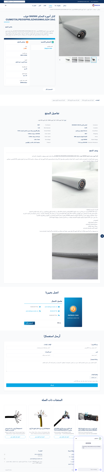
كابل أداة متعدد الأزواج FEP (73, 100)
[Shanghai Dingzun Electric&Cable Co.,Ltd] (96, 6)
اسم (97, 352)
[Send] (76, 469)
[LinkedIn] (5, 6)
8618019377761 (53, 311)
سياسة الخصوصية (8, 469)
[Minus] (76, 438)
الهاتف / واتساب (47, 344)
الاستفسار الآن (49, 89)
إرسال (52, 385)
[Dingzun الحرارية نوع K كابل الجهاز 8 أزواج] (40, 416)
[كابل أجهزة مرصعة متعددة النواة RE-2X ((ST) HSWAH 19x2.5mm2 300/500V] (88, 416)
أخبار (40, 5)
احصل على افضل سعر (64, 436)
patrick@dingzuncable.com (83, 1)
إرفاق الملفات (94, 374)
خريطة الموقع (71, 464)
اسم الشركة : (48, 352)
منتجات (50, 5)
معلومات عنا (58, 5)
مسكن (64, 5)
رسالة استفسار (94, 359)
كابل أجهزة (89, 9)
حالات (44, 5)
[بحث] (13, 1)
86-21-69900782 (94, 1)
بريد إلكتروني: (94, 344)
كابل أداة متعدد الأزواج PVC (88, 100)
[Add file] (101, 469)
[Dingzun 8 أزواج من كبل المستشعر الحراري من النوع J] (15, 416)
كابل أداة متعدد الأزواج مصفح (59, 100)
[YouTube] (58, 323)
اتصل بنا (34, 5)
